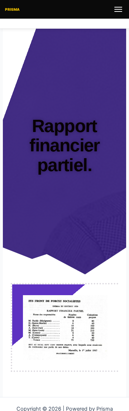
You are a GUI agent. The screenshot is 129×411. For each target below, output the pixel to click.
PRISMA (12, 9)
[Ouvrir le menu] (118, 9)
